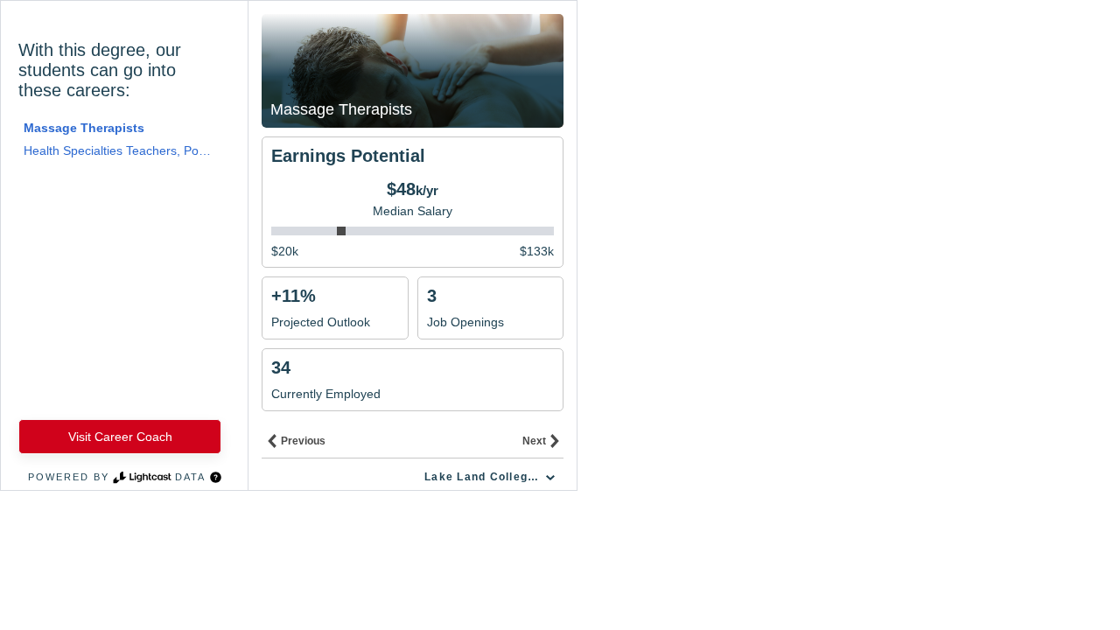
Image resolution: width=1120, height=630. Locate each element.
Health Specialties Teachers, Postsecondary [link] (118, 151)
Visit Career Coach (120, 437)
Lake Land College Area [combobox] (491, 477)
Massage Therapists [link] (84, 128)
